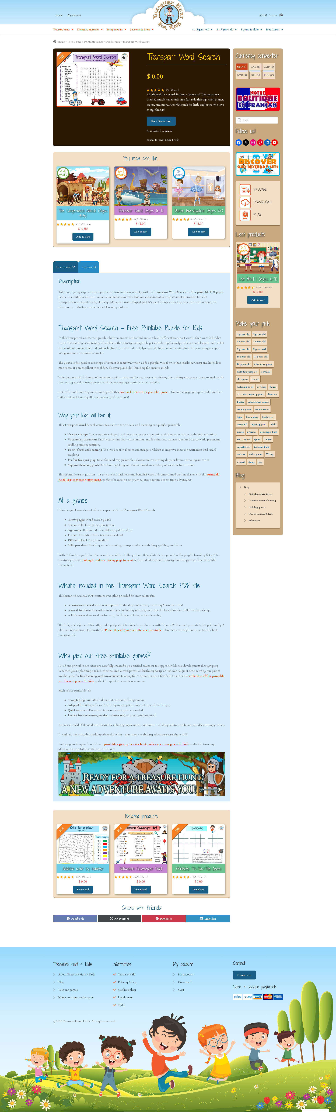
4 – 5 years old (200, 29)
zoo (260, 462)
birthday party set (247, 371)
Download (83, 889)
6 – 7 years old (224, 29)
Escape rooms (115, 29)
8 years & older (250, 29)
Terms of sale (126, 974)
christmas (242, 379)
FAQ (121, 1005)
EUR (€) (269, 75)
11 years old (261, 356)
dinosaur (272, 394)
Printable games (93, 41)
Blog (246, 487)
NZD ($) (242, 75)
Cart (181, 990)
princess (251, 431)
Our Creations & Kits (260, 514)
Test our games (68, 990)
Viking (269, 454)
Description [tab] (63, 267)
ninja (273, 424)
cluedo (255, 379)
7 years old (259, 341)
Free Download (161, 121)
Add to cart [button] (83, 236)
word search (113, 41)
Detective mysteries (88, 29)
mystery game (259, 424)
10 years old (244, 356)
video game (255, 454)
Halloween (268, 417)
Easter (240, 402)
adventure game (263, 364)
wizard (241, 462)
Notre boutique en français (75, 997)
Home (59, 15)
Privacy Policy (127, 982)
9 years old (259, 349)
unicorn (241, 454)
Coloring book (245, 386)
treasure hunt (261, 447)
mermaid (242, 424)
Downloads (185, 982)
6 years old (243, 341)
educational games (258, 402)
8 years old (243, 349)
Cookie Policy (127, 990)
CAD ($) (255, 66)
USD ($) (241, 66)
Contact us (244, 975)
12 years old (243, 364)
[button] (124, 58)
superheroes (243, 447)
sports (267, 439)
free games (166, 131)
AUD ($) (269, 66)
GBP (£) (255, 75)
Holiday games (257, 507)
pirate (240, 431)
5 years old (259, 334)
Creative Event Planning (262, 500)
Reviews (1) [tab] (89, 267)
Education (254, 520)
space (257, 439)
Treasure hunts (61, 29)
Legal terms (125, 997)
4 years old (243, 334)
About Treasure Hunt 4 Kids (76, 974)
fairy (239, 417)
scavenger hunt (268, 431)
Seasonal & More (140, 29)
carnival (265, 371)
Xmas (251, 462)
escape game (244, 409)
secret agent (244, 439)
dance (273, 386)
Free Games (272, 29)
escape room (262, 409)
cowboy (261, 386)
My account (74, 15)
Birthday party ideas (260, 494)
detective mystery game (250, 394)
